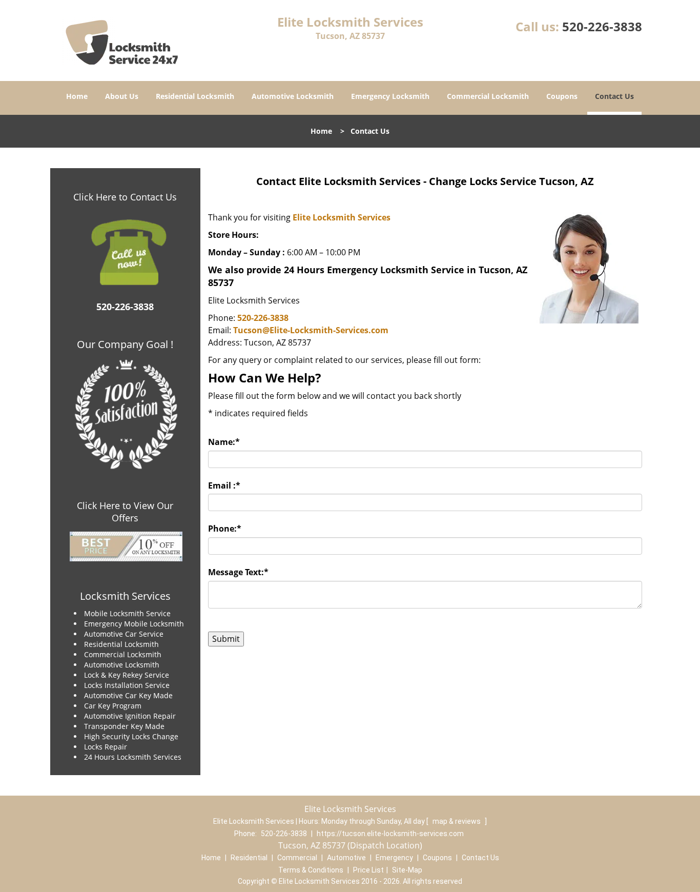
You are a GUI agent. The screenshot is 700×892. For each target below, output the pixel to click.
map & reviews (457, 821)
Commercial (297, 858)
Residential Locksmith (195, 96)
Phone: (224, 528)
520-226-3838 (602, 26)
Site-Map (407, 870)
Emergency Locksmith (390, 96)
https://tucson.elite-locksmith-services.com (390, 833)
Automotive (346, 858)
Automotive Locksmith (293, 96)
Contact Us (614, 96)
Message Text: (238, 572)
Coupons (562, 96)
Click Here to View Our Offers (125, 511)
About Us (121, 96)
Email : (224, 485)
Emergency (394, 858)
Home (77, 96)
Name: (224, 442)
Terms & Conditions (310, 870)
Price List (368, 870)
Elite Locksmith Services (341, 217)
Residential (249, 858)
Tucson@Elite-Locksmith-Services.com (310, 330)
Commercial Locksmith (488, 96)
